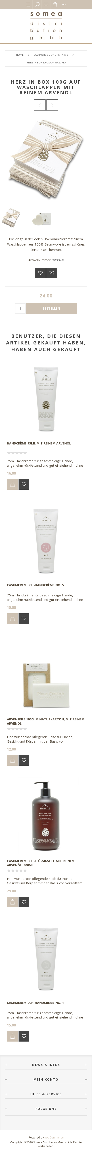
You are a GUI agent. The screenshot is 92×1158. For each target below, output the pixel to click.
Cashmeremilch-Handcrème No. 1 (35, 1003)
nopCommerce (54, 1137)
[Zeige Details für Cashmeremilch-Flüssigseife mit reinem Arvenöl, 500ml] (46, 815)
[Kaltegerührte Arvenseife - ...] (52, 105)
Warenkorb (54, 4)
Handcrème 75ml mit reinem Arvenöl (39, 443)
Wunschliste (46, 4)
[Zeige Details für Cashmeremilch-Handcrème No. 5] (46, 539)
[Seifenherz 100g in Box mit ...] (40, 105)
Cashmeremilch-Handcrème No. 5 (35, 585)
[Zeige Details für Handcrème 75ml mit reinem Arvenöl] (46, 398)
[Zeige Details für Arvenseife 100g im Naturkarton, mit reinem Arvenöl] (46, 674)
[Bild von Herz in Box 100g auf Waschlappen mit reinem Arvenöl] (46, 204)
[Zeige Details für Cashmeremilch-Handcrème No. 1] (46, 957)
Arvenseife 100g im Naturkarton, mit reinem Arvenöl (45, 721)
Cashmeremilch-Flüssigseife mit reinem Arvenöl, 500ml (41, 863)
